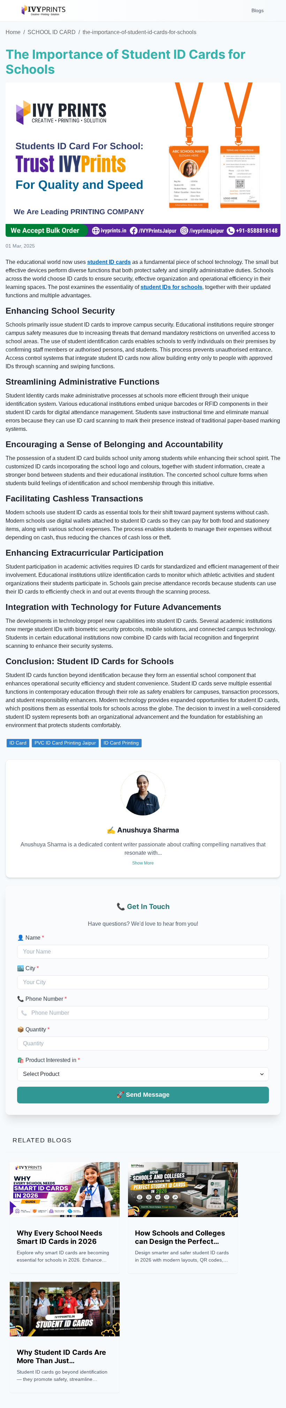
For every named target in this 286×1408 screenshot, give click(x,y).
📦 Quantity (33, 1029)
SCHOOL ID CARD (52, 32)
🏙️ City (28, 968)
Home (13, 32)
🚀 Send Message (143, 1094)
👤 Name (30, 938)
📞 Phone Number (42, 999)
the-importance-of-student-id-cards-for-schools (139, 32)
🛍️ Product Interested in (48, 1060)
